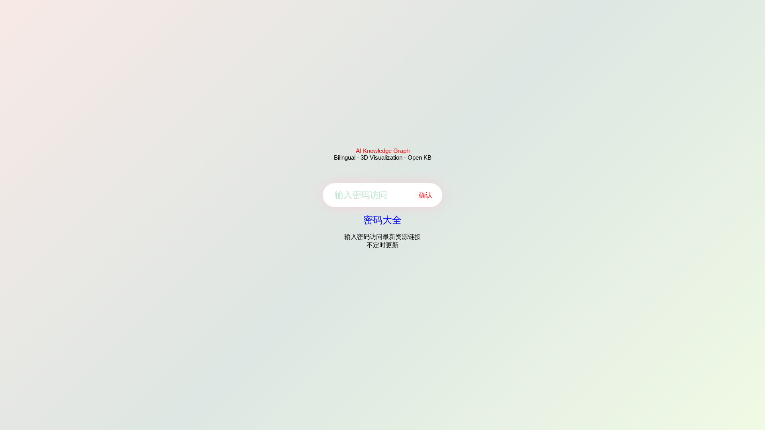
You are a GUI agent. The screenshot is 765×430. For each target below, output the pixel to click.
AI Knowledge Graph (383, 150)
